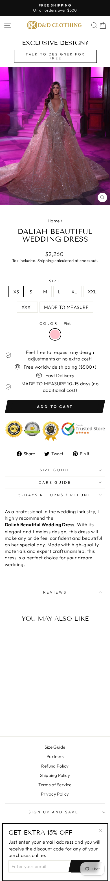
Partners (55, 756)
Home (54, 221)
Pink (55, 334)
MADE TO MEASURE (66, 307)
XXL (92, 292)
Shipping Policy (55, 775)
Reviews (55, 592)
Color (55, 323)
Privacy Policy (55, 794)
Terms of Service (55, 784)
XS (16, 292)
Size (55, 281)
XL (74, 292)
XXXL (27, 307)
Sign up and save (53, 812)
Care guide (55, 482)
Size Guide (55, 470)
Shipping (46, 260)
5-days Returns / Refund (55, 495)
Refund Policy (55, 766)
